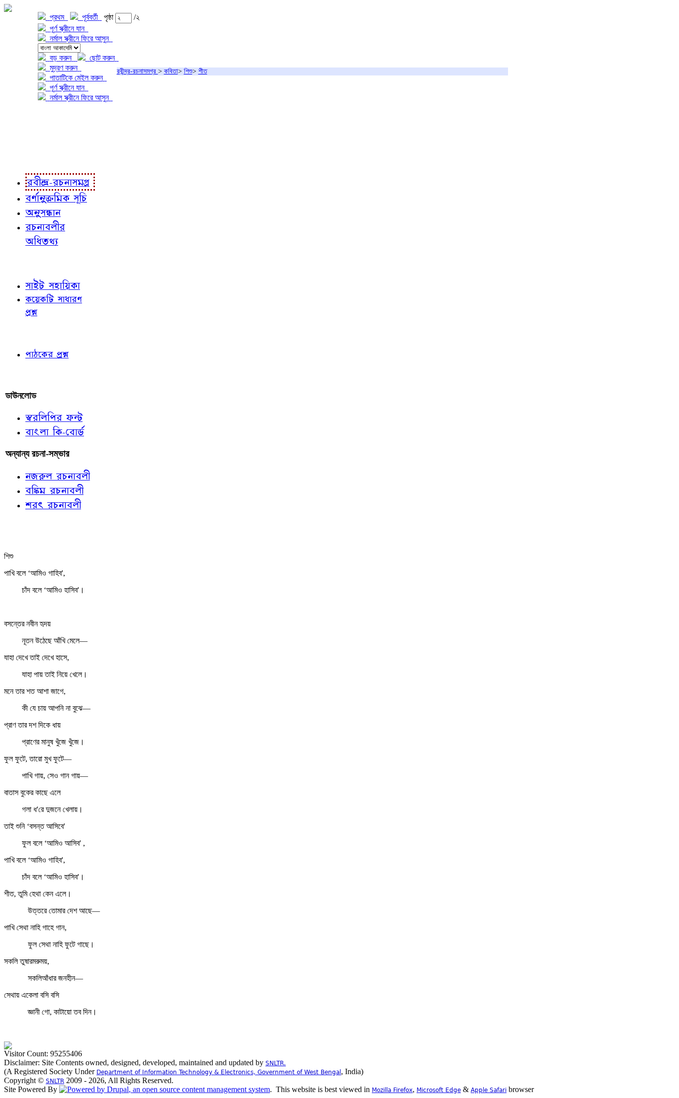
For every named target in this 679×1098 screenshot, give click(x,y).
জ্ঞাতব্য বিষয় (24, 263)
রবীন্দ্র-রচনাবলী (27, 158)
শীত (202, 71)
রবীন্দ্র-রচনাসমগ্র (137, 71)
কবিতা (171, 71)
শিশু (188, 71)
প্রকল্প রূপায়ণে (27, 138)
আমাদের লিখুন (27, 375)
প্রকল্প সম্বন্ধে (28, 118)
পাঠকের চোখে (26, 333)
